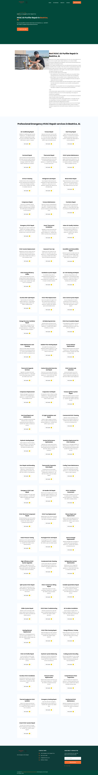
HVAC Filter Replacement (49, 297)
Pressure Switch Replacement (48, 676)
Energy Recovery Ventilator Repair (27, 322)
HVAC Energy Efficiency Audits (27, 273)
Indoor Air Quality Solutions (71, 225)
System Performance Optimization (49, 441)
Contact (68, 2)
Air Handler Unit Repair (49, 490)
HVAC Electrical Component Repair (27, 515)
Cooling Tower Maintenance (71, 465)
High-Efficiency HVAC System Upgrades (27, 562)
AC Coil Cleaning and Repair (71, 272)
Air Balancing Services (49, 321)
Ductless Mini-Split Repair (27, 297)
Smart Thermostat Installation (49, 226)
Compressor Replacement (27, 392)
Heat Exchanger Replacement (70, 538)
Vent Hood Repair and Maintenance (27, 416)
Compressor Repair (27, 202)
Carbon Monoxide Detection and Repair (49, 369)
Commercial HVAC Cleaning (71, 415)
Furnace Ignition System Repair (71, 392)
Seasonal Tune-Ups (49, 249)
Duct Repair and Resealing (27, 465)
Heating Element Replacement (27, 631)
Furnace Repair (49, 132)
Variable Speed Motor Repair (71, 585)
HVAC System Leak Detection (70, 369)
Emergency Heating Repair (49, 699)
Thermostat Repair (49, 155)
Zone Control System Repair (71, 297)
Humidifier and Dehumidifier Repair (71, 250)
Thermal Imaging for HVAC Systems (27, 700)
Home (50, 2)
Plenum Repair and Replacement (70, 515)
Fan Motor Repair (71, 202)
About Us (62, 2)
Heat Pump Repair (71, 132)
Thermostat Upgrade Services (27, 369)
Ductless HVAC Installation (27, 676)
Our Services (55, 2)
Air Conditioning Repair (27, 132)
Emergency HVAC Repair (27, 225)
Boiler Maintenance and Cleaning (27, 345)
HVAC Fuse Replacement (49, 514)
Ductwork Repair (27, 155)
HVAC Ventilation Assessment (71, 491)
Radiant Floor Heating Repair (49, 344)
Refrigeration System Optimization (71, 562)
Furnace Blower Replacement (70, 345)
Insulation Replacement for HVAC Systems (71, 441)
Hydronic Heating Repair (27, 440)
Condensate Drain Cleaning (49, 561)
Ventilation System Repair (49, 272)
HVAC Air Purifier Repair (27, 654)
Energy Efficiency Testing (71, 630)
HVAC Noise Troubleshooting (49, 608)
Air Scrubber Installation (71, 608)
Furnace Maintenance (49, 202)
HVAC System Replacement (27, 249)
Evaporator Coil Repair (49, 392)
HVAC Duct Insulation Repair (71, 321)
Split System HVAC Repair (27, 585)
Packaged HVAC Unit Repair (49, 537)
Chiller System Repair (27, 608)
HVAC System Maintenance (71, 155)
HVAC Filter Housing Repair (49, 630)
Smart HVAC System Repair (27, 723)
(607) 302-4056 (77, 2)
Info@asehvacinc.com (45, 757)
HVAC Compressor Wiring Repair (49, 585)
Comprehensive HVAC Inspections (71, 676)
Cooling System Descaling (70, 654)
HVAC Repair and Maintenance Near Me (29, 771)
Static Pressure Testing (27, 537)
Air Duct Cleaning (27, 178)
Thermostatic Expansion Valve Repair (49, 466)
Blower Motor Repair (71, 178)
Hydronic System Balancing (49, 654)
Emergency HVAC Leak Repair (27, 491)
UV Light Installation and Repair (49, 416)
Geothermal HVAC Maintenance (71, 700)
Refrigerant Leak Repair (49, 178)
